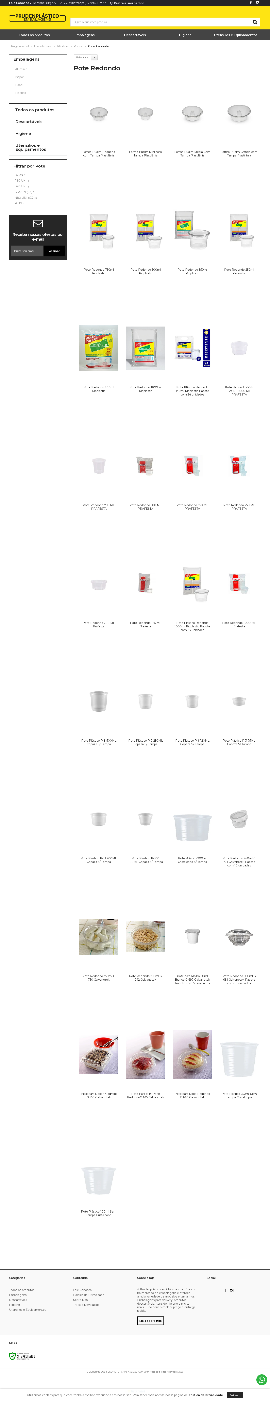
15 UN (20, 175)
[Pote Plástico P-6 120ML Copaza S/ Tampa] (192, 723)
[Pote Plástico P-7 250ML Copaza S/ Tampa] (145, 723)
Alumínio (21, 69)
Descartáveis (18, 1300)
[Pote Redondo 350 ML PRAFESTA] (192, 488)
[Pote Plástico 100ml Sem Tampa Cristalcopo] (98, 1194)
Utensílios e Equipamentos (27, 1310)
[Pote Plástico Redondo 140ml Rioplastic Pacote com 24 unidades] (192, 370)
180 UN (22, 180)
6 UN (20, 203)
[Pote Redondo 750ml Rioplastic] (98, 252)
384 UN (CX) (25, 192)
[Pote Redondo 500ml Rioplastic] (145, 252)
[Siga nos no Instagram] (258, 3)
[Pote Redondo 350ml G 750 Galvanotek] (98, 959)
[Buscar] (255, 22)
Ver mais (99, 185)
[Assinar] (54, 251)
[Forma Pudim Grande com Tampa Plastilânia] (239, 135)
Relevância (82, 57)
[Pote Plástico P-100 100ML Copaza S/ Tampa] (145, 841)
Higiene (14, 1305)
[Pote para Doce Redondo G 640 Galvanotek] (192, 1076)
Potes (78, 46)
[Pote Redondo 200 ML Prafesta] (98, 606)
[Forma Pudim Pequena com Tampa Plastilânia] (98, 135)
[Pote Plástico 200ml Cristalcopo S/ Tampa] (192, 841)
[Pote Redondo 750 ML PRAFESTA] (98, 488)
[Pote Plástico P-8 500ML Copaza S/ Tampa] (98, 723)
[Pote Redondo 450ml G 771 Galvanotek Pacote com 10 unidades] (239, 841)
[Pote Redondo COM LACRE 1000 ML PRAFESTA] (239, 370)
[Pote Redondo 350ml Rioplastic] (192, 252)
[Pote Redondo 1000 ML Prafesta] (239, 606)
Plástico (62, 46)
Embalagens (42, 46)
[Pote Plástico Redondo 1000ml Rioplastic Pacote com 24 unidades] (192, 606)
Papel (19, 85)
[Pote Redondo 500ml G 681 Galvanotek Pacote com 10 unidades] (239, 959)
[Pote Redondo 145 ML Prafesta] (145, 606)
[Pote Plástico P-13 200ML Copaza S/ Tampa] (98, 841)
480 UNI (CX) (26, 198)
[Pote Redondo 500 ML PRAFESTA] (145, 488)
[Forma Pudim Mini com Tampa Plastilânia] (145, 135)
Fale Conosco (19, 3)
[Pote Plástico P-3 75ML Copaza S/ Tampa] (239, 723)
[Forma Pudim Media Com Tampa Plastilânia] (192, 135)
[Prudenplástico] (27, 18)
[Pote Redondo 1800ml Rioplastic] (145, 370)
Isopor (19, 77)
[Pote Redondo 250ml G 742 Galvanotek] (145, 959)
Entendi (235, 1395)
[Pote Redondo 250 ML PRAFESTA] (239, 488)
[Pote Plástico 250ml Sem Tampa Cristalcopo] (239, 1076)
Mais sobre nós (150, 1321)
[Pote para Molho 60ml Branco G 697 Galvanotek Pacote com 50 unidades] (192, 959)
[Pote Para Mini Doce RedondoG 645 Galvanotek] (145, 1076)
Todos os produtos (21, 1290)
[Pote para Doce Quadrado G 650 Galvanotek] (98, 1076)
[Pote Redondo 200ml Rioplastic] (98, 370)
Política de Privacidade (88, 1295)
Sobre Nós (80, 1300)
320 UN (22, 186)
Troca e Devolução (86, 1305)
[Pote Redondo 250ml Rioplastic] (239, 252)
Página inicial (20, 46)
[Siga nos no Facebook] (251, 3)
